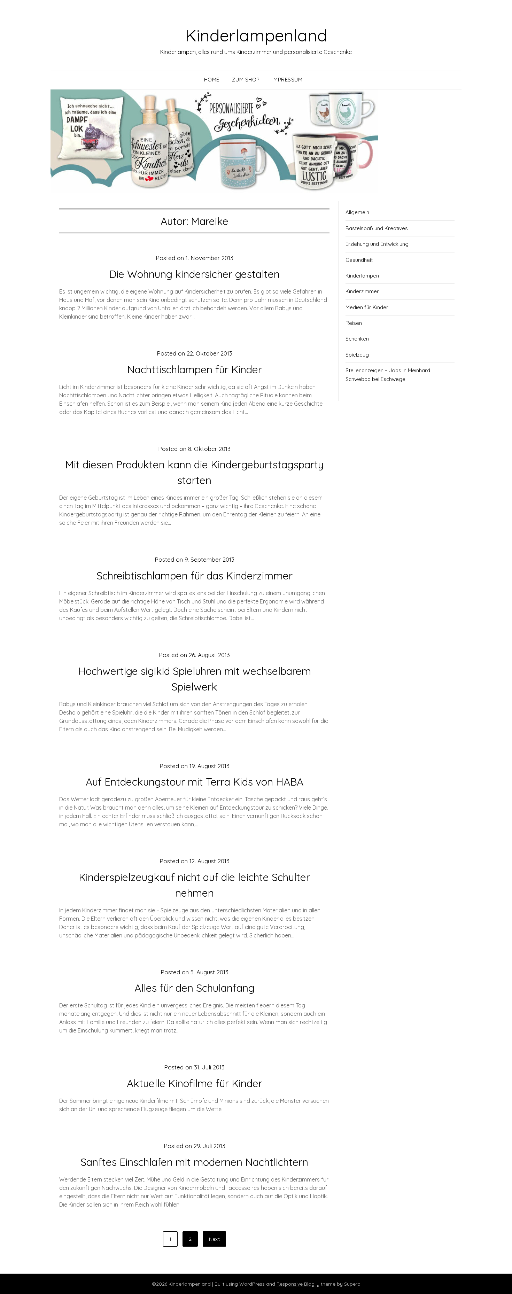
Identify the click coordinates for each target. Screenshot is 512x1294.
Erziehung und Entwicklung (377, 244)
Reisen (354, 323)
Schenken (357, 338)
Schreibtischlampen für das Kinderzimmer (194, 575)
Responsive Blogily (298, 1284)
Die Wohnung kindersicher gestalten (194, 274)
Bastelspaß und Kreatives (377, 228)
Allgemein (357, 212)
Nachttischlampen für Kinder (194, 369)
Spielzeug (357, 354)
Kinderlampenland (256, 35)
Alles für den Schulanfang (194, 988)
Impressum (287, 79)
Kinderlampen (362, 275)
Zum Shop (246, 79)
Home (211, 79)
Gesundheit (359, 260)
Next (214, 1239)
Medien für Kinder (367, 307)
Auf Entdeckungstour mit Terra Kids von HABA (194, 781)
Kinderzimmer (362, 291)
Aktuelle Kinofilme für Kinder (194, 1083)
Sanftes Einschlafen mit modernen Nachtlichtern (194, 1162)
